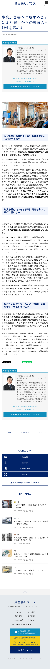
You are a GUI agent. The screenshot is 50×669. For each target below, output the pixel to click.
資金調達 (18, 616)
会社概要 (31, 612)
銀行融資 (31, 616)
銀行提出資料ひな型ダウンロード (25, 624)
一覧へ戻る (25, 432)
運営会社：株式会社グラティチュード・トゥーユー (25, 606)
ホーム (18, 612)
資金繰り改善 (18, 620)
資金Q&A (31, 620)
